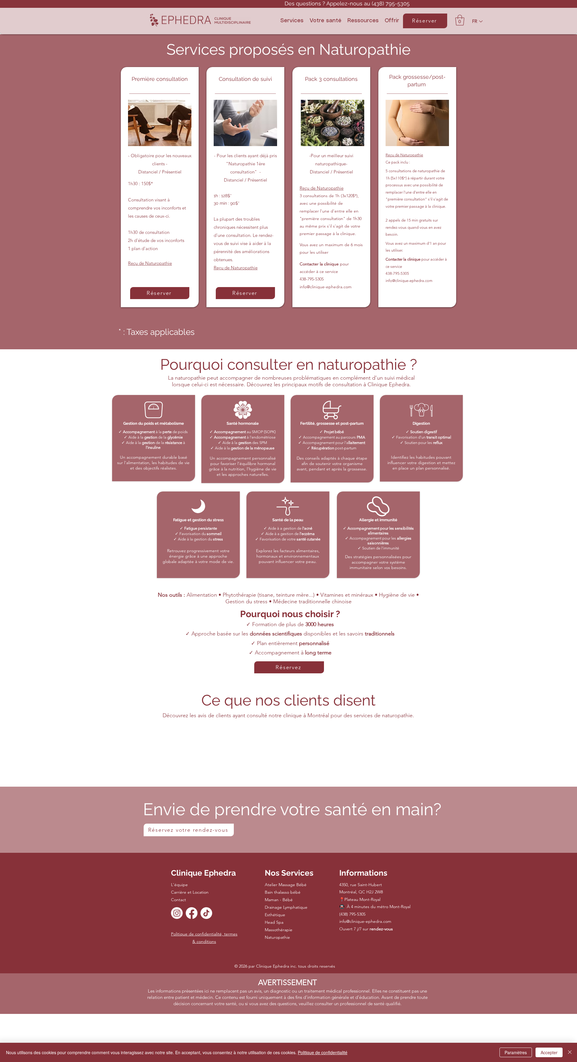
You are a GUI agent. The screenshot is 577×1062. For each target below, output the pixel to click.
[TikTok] (206, 913)
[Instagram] (177, 913)
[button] (292, 20)
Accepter (549, 1052)
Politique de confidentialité (322, 1052)
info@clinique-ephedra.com (326, 286)
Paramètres (516, 1052)
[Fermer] (569, 1052)
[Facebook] (191, 913)
